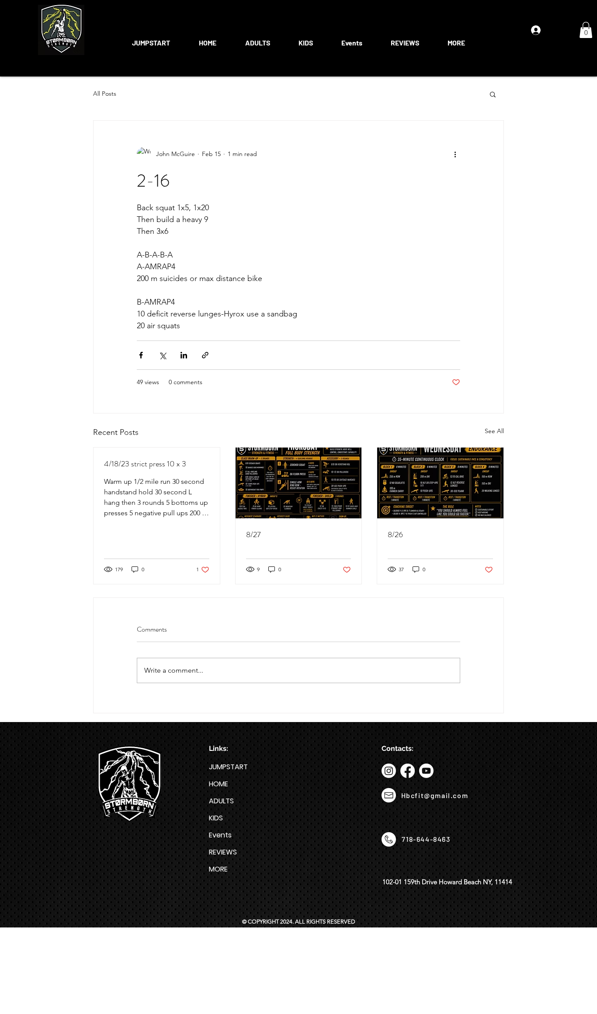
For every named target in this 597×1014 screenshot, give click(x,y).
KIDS (216, 818)
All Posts (104, 93)
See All (494, 431)
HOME (218, 784)
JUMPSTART (228, 767)
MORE (218, 869)
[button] (257, 39)
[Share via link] (205, 355)
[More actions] (455, 154)
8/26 (395, 534)
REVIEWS (223, 852)
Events (220, 835)
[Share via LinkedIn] (184, 355)
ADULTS (221, 801)
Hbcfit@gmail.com (435, 795)
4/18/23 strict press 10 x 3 (145, 463)
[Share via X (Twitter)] (162, 355)
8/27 (253, 534)
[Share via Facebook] (141, 355)
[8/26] (440, 483)
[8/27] (299, 483)
